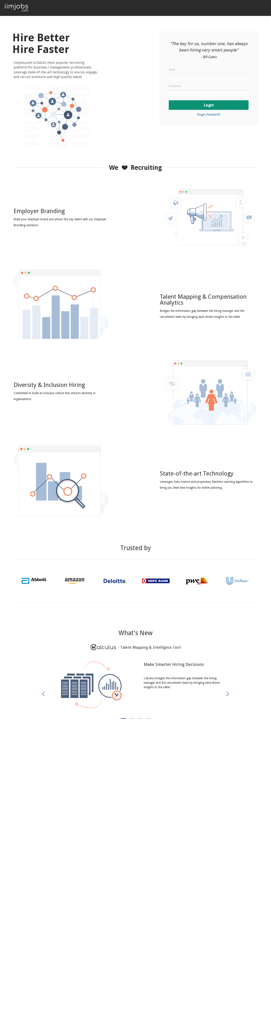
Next (227, 693)
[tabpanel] (135, 689)
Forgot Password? (208, 114)
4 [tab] (148, 718)
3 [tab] (140, 718)
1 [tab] (123, 718)
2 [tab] (131, 718)
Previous (45, 694)
